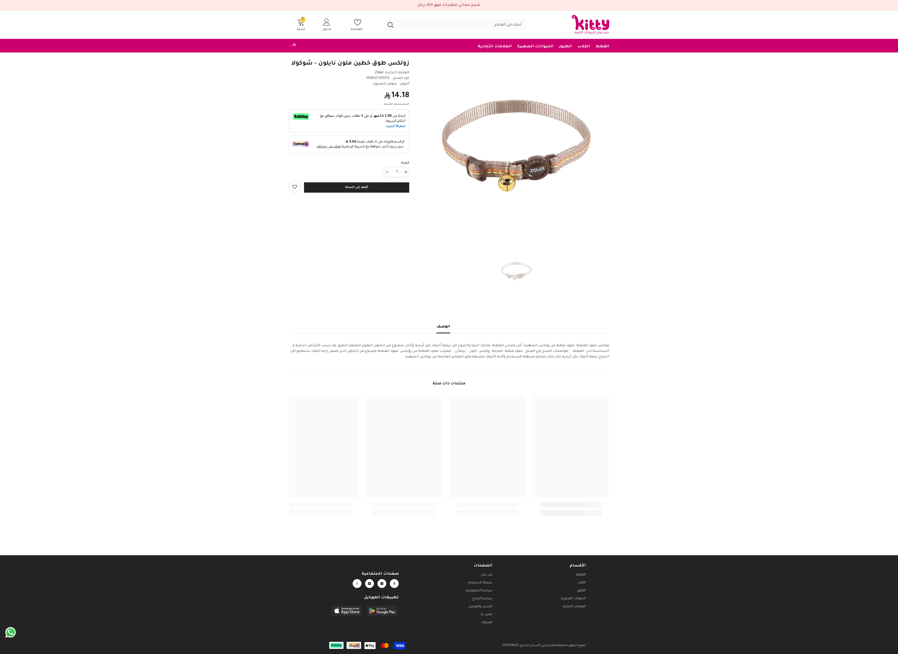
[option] (516, 145)
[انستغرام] (381, 583)
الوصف (443, 327)
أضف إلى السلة (356, 187)
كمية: (404, 163)
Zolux (379, 73)
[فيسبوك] (394, 583)
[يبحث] (455, 24)
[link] (295, 187)
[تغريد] (357, 583)
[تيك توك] (369, 583)
